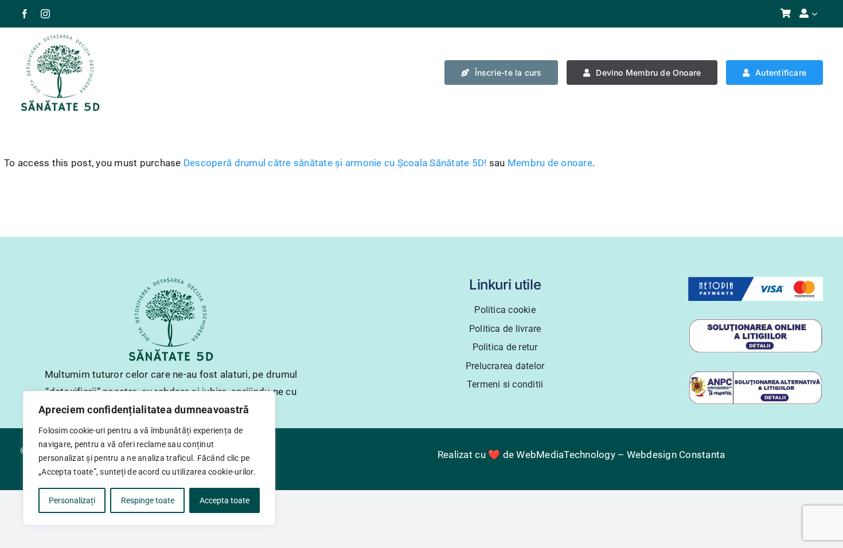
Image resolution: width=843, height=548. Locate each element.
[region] (149, 458)
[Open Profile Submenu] (817, 14)
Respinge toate (147, 500)
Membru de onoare (550, 163)
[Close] (263, 401)
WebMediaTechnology (565, 454)
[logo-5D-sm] (60, 38)
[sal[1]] (755, 375)
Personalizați (72, 500)
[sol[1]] (755, 322)
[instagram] (45, 13)
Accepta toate (224, 500)
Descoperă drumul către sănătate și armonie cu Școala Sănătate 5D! (335, 163)
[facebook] (24, 13)
